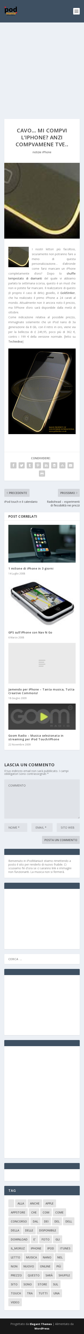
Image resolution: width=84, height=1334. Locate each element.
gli (57, 1239)
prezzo (16, 1275)
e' (34, 1239)
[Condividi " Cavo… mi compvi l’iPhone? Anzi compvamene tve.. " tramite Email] (70, 465)
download (19, 1239)
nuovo (28, 1266)
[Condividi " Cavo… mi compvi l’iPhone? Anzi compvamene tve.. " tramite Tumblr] (30, 465)
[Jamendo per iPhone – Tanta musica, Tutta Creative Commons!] (42, 663)
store (42, 1284)
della (15, 1230)
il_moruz (18, 1248)
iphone (36, 1248)
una (56, 1293)
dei (46, 1221)
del (57, 1221)
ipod (50, 1248)
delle (29, 1230)
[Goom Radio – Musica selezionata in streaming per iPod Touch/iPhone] (42, 717)
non (14, 1266)
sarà (49, 1275)
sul (55, 1284)
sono (27, 1284)
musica (31, 1257)
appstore (18, 1212)
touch (16, 1293)
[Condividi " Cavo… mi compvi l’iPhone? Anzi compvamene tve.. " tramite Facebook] (13, 465)
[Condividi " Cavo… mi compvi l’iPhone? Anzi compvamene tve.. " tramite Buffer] (54, 465)
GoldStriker (67, 293)
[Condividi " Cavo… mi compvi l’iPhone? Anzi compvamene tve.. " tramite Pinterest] (38, 465)
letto (15, 1257)
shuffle (64, 1275)
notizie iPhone (42, 152)
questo (34, 1275)
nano (47, 1257)
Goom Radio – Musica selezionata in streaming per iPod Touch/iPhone (36, 737)
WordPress (41, 1328)
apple (49, 1203)
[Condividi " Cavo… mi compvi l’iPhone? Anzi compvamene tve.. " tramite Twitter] (22, 465)
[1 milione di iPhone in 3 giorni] (42, 544)
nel (60, 1257)
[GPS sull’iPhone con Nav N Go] (42, 603)
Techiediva (15, 341)
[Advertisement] (42, 67)
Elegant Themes (41, 1324)
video (15, 1302)
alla (21, 1203)
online (45, 1266)
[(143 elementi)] (11, 1203)
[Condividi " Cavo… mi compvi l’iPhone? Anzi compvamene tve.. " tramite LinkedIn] (46, 465)
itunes (65, 1248)
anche (35, 1203)
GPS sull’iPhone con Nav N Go (30, 632)
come (59, 1212)
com (46, 1212)
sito (14, 1284)
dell (68, 1221)
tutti (43, 1293)
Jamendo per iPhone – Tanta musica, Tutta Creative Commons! (41, 691)
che (34, 1212)
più (58, 1266)
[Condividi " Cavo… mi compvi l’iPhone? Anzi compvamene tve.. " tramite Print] (42, 473)
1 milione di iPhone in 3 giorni (31, 568)
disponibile (47, 1230)
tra (30, 1293)
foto (46, 1239)
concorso (19, 1221)
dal (35, 1221)
